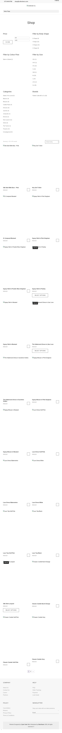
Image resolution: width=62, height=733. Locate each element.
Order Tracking (37, 690)
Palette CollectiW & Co (38, 95)
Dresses (5, 107)
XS (33, 65)
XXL (34, 59)
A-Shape (35, 38)
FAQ (34, 687)
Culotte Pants (6, 104)
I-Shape (35, 41)
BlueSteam (41, 724)
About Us (5, 687)
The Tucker (6, 126)
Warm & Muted (7, 59)
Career (5, 692)
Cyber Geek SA (25, 724)
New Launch (6, 119)
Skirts (4, 122)
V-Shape (35, 45)
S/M (34, 72)
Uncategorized (7, 132)
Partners (5, 695)
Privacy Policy (7, 713)
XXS (34, 62)
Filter (8, 42)
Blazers (5, 98)
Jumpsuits (6, 113)
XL (33, 85)
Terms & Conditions (8, 715)
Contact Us (6, 690)
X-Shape (35, 48)
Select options (28, 189)
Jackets (5, 110)
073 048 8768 (8, 1)
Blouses (5, 101)
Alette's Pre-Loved (8, 95)
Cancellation (6, 708)
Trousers (5, 129)
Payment (35, 692)
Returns (5, 710)
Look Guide (36, 695)
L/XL (34, 82)
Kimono (5, 116)
